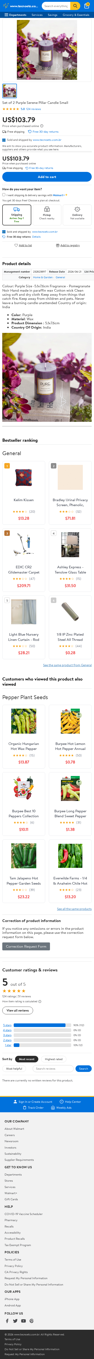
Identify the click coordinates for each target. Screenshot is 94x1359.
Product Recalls (15, 1239)
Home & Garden (42, 277)
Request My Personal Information (26, 1278)
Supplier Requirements (19, 1160)
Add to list (25, 245)
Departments (17, 15)
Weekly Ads (63, 1107)
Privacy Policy (14, 1266)
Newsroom (11, 1141)
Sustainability (13, 1154)
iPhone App (12, 1299)
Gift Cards (11, 1199)
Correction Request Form (26, 946)
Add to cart (47, 176)
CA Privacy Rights (16, 1272)
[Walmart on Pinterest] (31, 1321)
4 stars (7, 1030)
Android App (13, 1305)
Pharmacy (11, 1220)
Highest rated (54, 1059)
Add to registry (70, 245)
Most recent (26, 1059)
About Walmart (14, 1129)
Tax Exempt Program (18, 1245)
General (60, 277)
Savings (52, 15)
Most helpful (14, 1068)
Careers (10, 1135)
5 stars (7, 1025)
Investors (10, 1147)
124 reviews (33, 109)
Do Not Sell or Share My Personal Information (34, 1284)
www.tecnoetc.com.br (47, 140)
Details (36, 236)
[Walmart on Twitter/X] (15, 1321)
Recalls (9, 1226)
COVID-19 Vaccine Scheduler (24, 1214)
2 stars (7, 1040)
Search (83, 1068)
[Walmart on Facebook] (7, 1321)
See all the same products (74, 909)
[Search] (75, 6)
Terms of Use (13, 1259)
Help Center (73, 1102)
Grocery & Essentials (76, 15)
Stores (9, 1180)
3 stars (7, 1035)
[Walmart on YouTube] (23, 1321)
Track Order (36, 1107)
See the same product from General (67, 665)
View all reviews (18, 1010)
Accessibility (13, 1232)
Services (37, 15)
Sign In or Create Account (35, 1102)
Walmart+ (11, 1193)
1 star (8, 1045)
